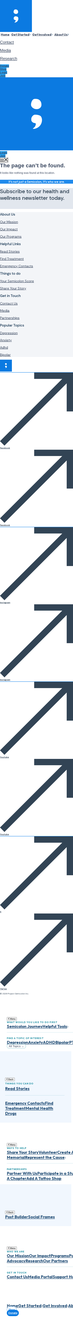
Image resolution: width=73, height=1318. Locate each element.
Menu (12, 1019)
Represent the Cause (45, 1157)
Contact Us (9, 303)
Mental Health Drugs (29, 1111)
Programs (60, 1255)
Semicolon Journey (24, 1026)
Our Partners (55, 1260)
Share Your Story (13, 288)
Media (5, 50)
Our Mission (9, 222)
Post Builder (16, 1216)
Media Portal (40, 1276)
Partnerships (10, 318)
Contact (7, 42)
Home (5, 35)
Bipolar (5, 355)
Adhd (4, 347)
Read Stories (10, 251)
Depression (9, 333)
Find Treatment (12, 259)
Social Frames (41, 1216)
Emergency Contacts (16, 266)
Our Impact (9, 229)
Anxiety (6, 340)
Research (8, 58)
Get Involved (41, 35)
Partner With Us (22, 1173)
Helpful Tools (54, 1026)
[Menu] (4, 159)
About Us (61, 35)
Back (10, 1079)
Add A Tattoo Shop (43, 1178)
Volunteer (48, 1152)
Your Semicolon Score (17, 281)
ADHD (49, 1042)
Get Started (20, 35)
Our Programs (11, 236)
